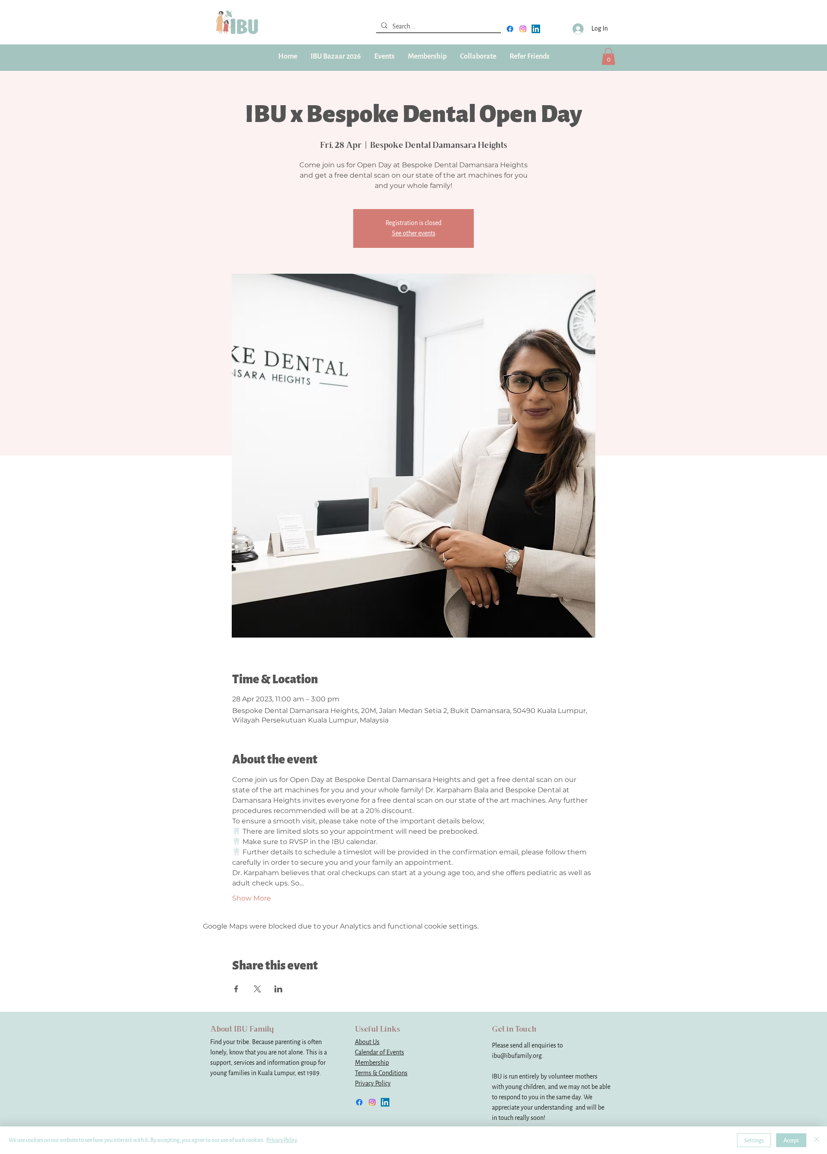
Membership (372, 1063)
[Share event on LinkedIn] (278, 988)
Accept (791, 1140)
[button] (427, 56)
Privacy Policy (373, 1083)
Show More (251, 898)
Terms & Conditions (381, 1073)
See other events (413, 233)
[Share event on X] (257, 988)
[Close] (816, 1140)
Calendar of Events (379, 1052)
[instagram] (523, 29)
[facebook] (510, 29)
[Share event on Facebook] (236, 988)
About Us (367, 1042)
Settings (754, 1140)
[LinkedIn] (536, 29)
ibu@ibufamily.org (517, 1056)
